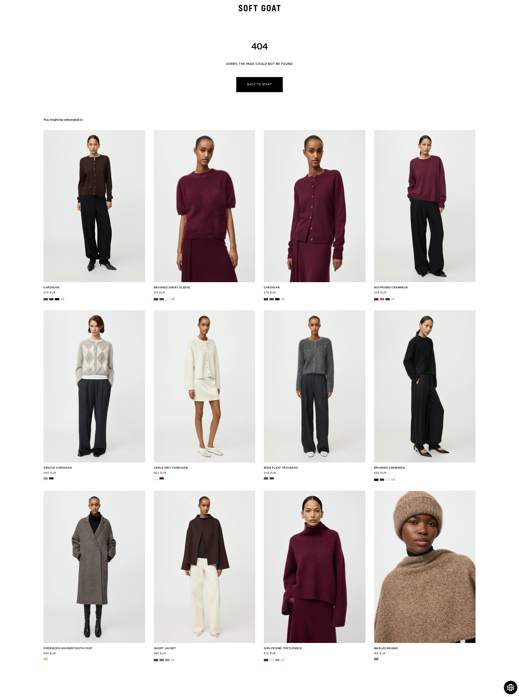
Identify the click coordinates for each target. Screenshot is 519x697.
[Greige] (46, 478)
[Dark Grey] (161, 660)
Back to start (259, 84)
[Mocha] (46, 299)
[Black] (57, 299)
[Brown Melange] (376, 659)
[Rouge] (382, 299)
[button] (510, 687)
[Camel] (167, 660)
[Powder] (387, 479)
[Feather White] (167, 299)
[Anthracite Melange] (266, 478)
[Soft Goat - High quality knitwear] (259, 8)
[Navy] (387, 299)
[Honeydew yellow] (272, 660)
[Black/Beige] (46, 659)
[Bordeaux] (51, 299)
